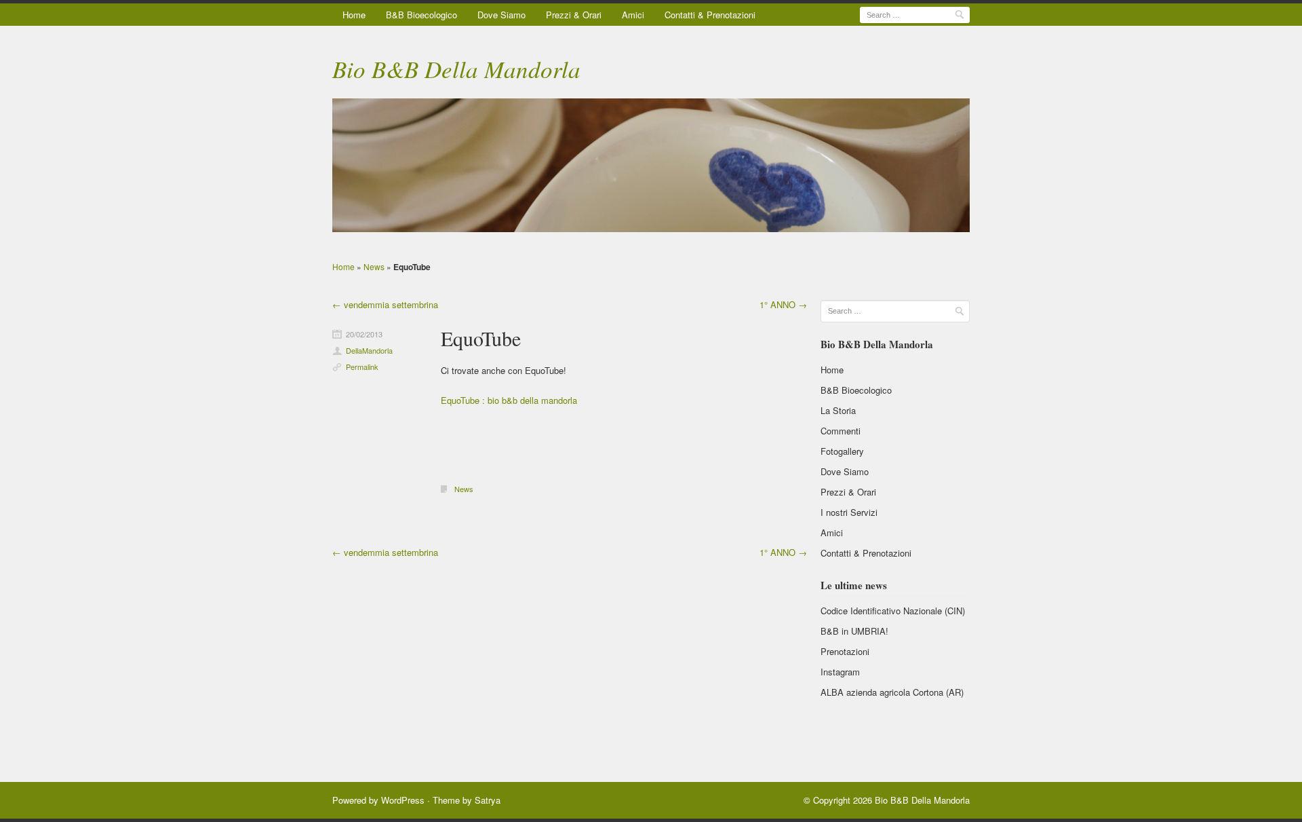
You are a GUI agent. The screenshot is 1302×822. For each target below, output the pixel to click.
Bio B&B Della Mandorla (456, 68)
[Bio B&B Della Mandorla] (651, 165)
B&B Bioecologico (421, 14)
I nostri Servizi (849, 512)
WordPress (403, 799)
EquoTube (481, 338)
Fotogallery (842, 451)
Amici (633, 14)
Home (354, 14)
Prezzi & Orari (573, 14)
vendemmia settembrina (385, 304)
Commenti (841, 430)
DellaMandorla (369, 350)
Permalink (362, 366)
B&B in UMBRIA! (854, 630)
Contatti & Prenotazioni (710, 14)
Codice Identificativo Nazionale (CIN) (893, 610)
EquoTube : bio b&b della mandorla (509, 400)
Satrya (487, 799)
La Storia (838, 410)
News (373, 266)
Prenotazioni (845, 651)
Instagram (840, 671)
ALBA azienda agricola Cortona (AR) (892, 692)
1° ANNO (783, 304)
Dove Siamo (501, 14)
